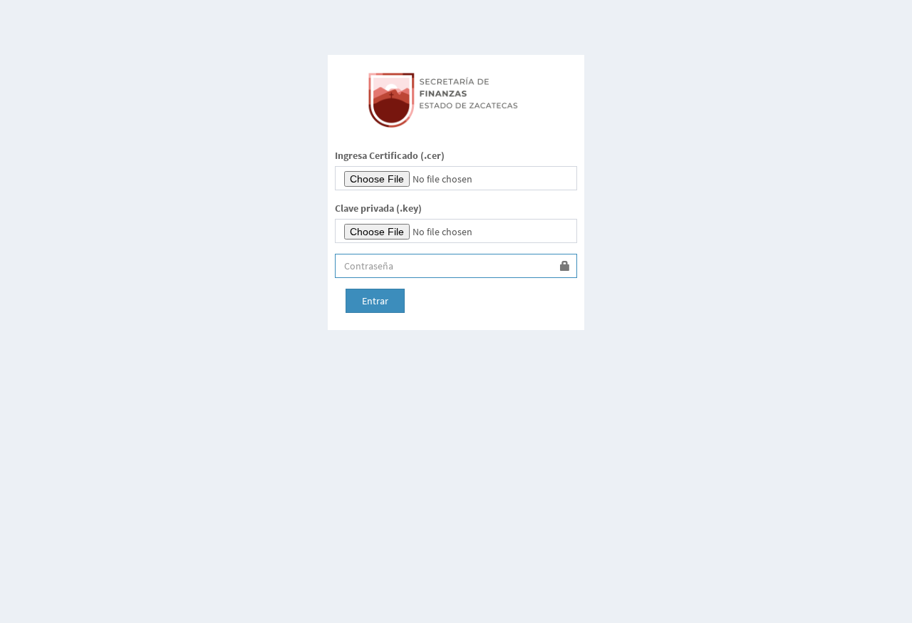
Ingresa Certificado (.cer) (390, 155)
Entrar (375, 300)
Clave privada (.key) (378, 208)
